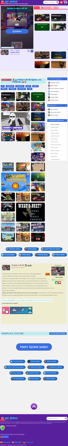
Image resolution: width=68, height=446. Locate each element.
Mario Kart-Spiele (36, 367)
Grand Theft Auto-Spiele (57, 88)
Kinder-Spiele (54, 153)
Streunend (22, 88)
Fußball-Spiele (55, 127)
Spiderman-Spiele (56, 367)
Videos (56, 8)
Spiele (37, 8)
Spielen (17, 31)
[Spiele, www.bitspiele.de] (9, 2)
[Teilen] (32, 51)
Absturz (4, 88)
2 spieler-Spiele (34, 373)
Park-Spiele (35, 378)
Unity (29, 88)
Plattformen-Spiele (56, 144)
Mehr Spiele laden (34, 347)
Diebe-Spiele (54, 94)
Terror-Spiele (54, 147)
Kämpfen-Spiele (55, 136)
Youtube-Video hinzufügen (58, 333)
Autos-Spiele (54, 109)
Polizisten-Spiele (55, 82)
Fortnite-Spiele (18, 361)
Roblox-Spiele (35, 361)
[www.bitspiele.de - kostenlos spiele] (9, 419)
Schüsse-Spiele (55, 91)
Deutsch (5, 436)
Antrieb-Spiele (54, 97)
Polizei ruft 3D (29, 442)
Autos (28, 86)
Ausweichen (20, 86)
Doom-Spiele (50, 378)
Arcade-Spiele (54, 141)
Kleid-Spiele (54, 156)
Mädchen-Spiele (55, 150)
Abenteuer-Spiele (55, 112)
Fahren (35, 86)
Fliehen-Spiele (54, 100)
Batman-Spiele (55, 115)
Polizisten (12, 88)
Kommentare (46, 8)
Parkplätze (10, 86)
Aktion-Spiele (54, 85)
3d (2, 86)
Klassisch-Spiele (55, 133)
